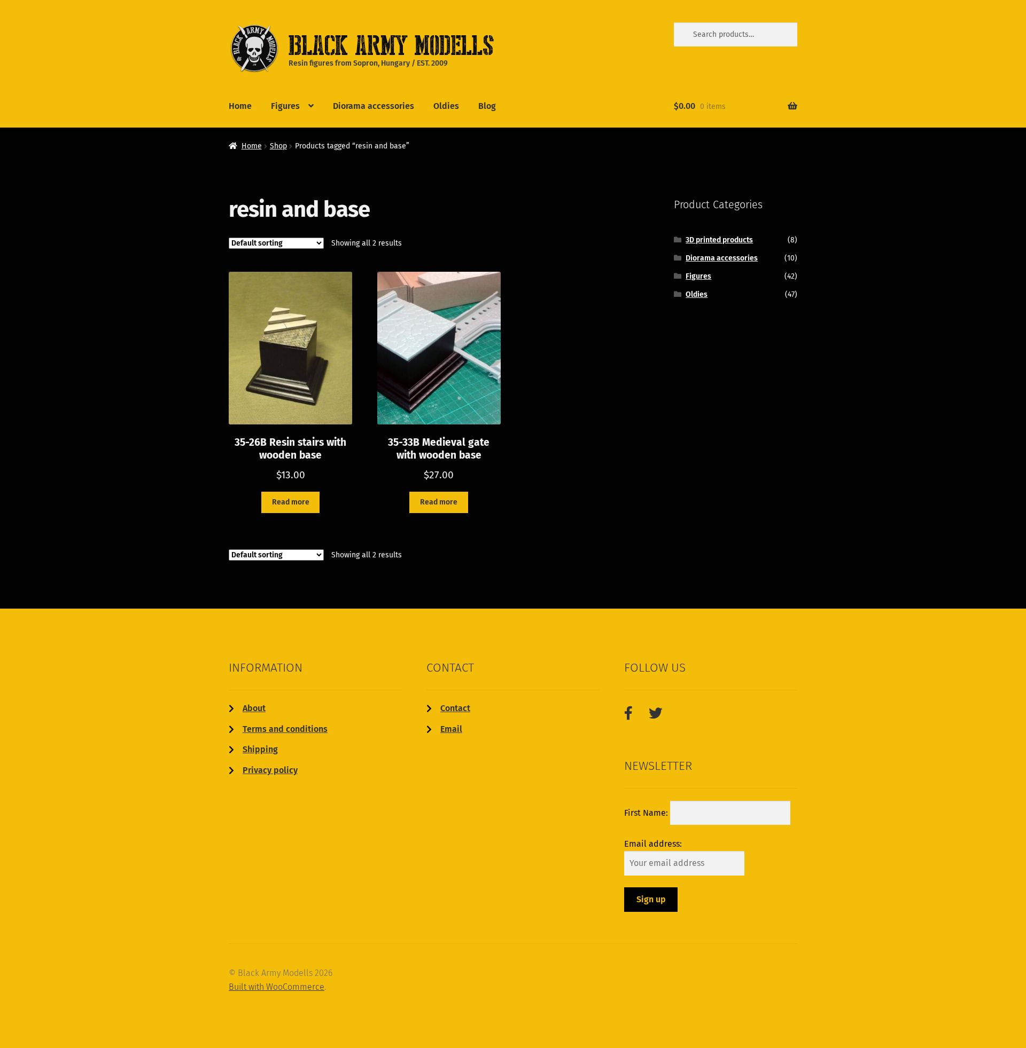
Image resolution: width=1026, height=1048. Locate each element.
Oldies (446, 106)
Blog (487, 106)
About (254, 708)
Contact (455, 708)
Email (451, 729)
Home (240, 106)
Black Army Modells (375, 45)
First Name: (647, 813)
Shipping (260, 749)
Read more (290, 502)
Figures (285, 106)
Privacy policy (270, 770)
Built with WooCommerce (276, 987)
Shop (278, 146)
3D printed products (719, 240)
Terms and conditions (285, 729)
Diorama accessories (373, 106)
